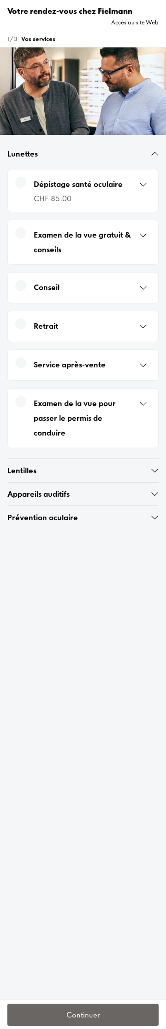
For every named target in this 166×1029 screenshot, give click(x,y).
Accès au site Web (135, 22)
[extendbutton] (155, 154)
